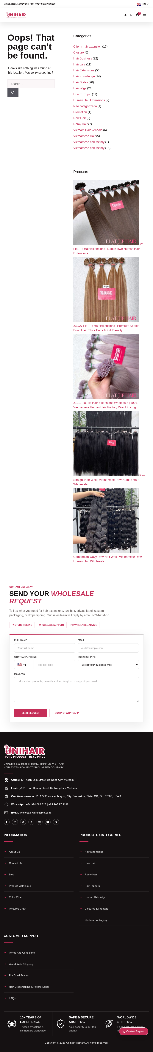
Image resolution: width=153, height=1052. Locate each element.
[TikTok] (23, 822)
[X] (31, 822)
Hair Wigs (79, 88)
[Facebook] (7, 822)
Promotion (80, 112)
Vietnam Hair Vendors (87, 130)
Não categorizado (85, 106)
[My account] (125, 15)
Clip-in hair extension (87, 46)
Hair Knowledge (84, 76)
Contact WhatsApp (67, 713)
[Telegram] (56, 822)
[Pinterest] (40, 822)
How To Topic (82, 94)
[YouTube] (48, 822)
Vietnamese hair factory (88, 142)
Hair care (79, 64)
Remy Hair (80, 124)
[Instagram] (15, 822)
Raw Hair (79, 118)
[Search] (131, 15)
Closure (78, 52)
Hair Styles (80, 82)
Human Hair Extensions (89, 100)
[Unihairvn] (16, 15)
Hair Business (82, 58)
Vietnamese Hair (84, 136)
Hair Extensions (83, 70)
